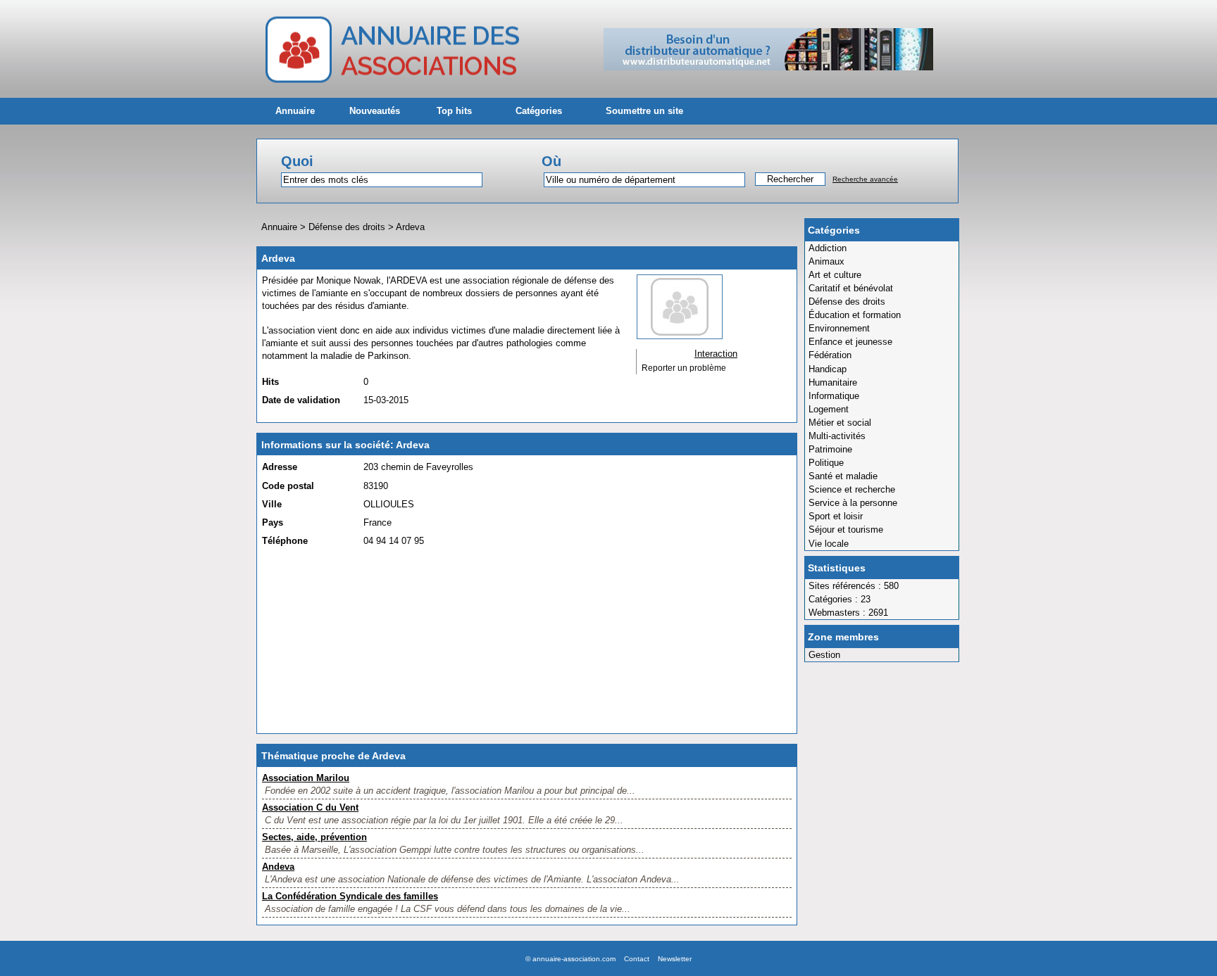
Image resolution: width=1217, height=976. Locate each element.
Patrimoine (830, 449)
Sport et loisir (836, 516)
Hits (270, 381)
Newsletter (675, 959)
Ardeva (410, 227)
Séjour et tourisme (846, 529)
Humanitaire (833, 382)
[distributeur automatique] (768, 67)
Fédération (830, 355)
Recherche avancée (865, 179)
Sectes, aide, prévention (314, 837)
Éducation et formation (855, 315)
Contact (636, 959)
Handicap (828, 369)
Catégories (539, 111)
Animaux (826, 261)
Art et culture (835, 275)
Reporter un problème (684, 368)
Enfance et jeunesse (850, 341)
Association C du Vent (310, 807)
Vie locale (829, 543)
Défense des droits (847, 301)
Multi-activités (837, 436)
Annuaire (295, 111)
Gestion (824, 654)
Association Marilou (305, 778)
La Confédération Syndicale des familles (350, 896)
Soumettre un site (644, 111)
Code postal (288, 486)
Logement (829, 409)
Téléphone (285, 540)
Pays (272, 522)
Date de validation (301, 400)
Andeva (278, 866)
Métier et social (840, 422)
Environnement (839, 328)
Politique (826, 462)
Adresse (279, 467)
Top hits (454, 111)
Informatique (834, 396)
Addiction (828, 248)
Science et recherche (852, 489)
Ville (272, 504)
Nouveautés (374, 111)
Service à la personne (853, 502)
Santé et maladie (843, 476)
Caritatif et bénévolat (851, 288)
